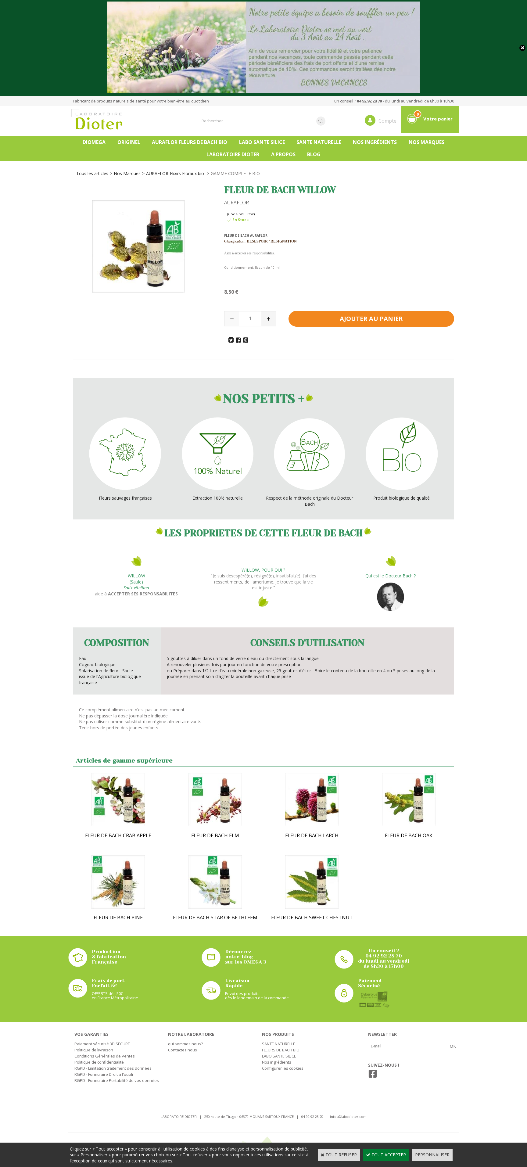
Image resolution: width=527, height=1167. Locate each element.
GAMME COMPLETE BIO (235, 173)
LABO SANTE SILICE (262, 142)
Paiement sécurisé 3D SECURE (102, 1044)
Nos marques (426, 142)
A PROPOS (283, 154)
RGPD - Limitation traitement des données (113, 1068)
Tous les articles (92, 173)
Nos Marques (127, 173)
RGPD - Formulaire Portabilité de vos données (116, 1080)
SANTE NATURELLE (318, 142)
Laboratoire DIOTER (232, 154)
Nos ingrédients (375, 142)
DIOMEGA (94, 142)
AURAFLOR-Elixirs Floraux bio (175, 173)
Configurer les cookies (282, 1068)
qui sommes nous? (185, 1044)
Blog (314, 154)
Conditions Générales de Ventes (104, 1056)
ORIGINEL (128, 142)
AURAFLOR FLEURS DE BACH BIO (189, 142)
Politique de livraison (93, 1050)
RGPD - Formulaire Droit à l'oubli (103, 1074)
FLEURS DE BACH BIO (280, 1050)
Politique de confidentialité (99, 1062)
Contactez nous (182, 1050)
